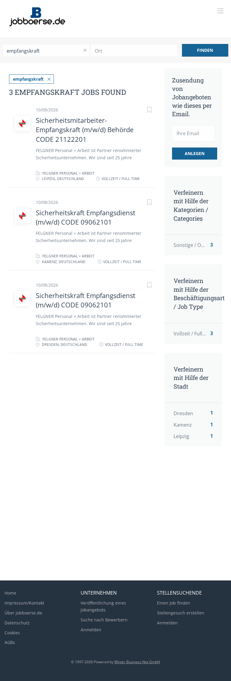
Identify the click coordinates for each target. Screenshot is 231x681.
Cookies (12, 633)
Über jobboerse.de (23, 613)
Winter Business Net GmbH (137, 661)
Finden (205, 50)
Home (10, 593)
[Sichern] (143, 110)
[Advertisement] (115, 528)
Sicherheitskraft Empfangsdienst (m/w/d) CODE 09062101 (85, 217)
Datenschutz (17, 623)
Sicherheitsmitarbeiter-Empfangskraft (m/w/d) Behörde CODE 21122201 (85, 130)
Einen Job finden (173, 603)
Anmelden (91, 630)
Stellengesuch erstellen (180, 613)
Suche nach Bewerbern (104, 620)
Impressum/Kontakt (24, 603)
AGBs (10, 642)
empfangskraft (28, 79)
